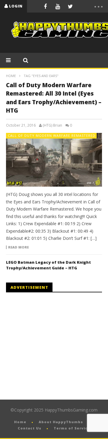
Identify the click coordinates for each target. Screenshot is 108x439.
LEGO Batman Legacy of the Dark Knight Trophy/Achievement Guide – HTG (48, 265)
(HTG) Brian (52, 125)
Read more (18, 247)
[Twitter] (70, 6)
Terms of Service (72, 428)
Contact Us (29, 428)
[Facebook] (45, 6)
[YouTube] (58, 6)
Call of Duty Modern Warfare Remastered (51, 135)
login (15, 6)
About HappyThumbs (61, 422)
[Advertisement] (56, 346)
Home (11, 75)
